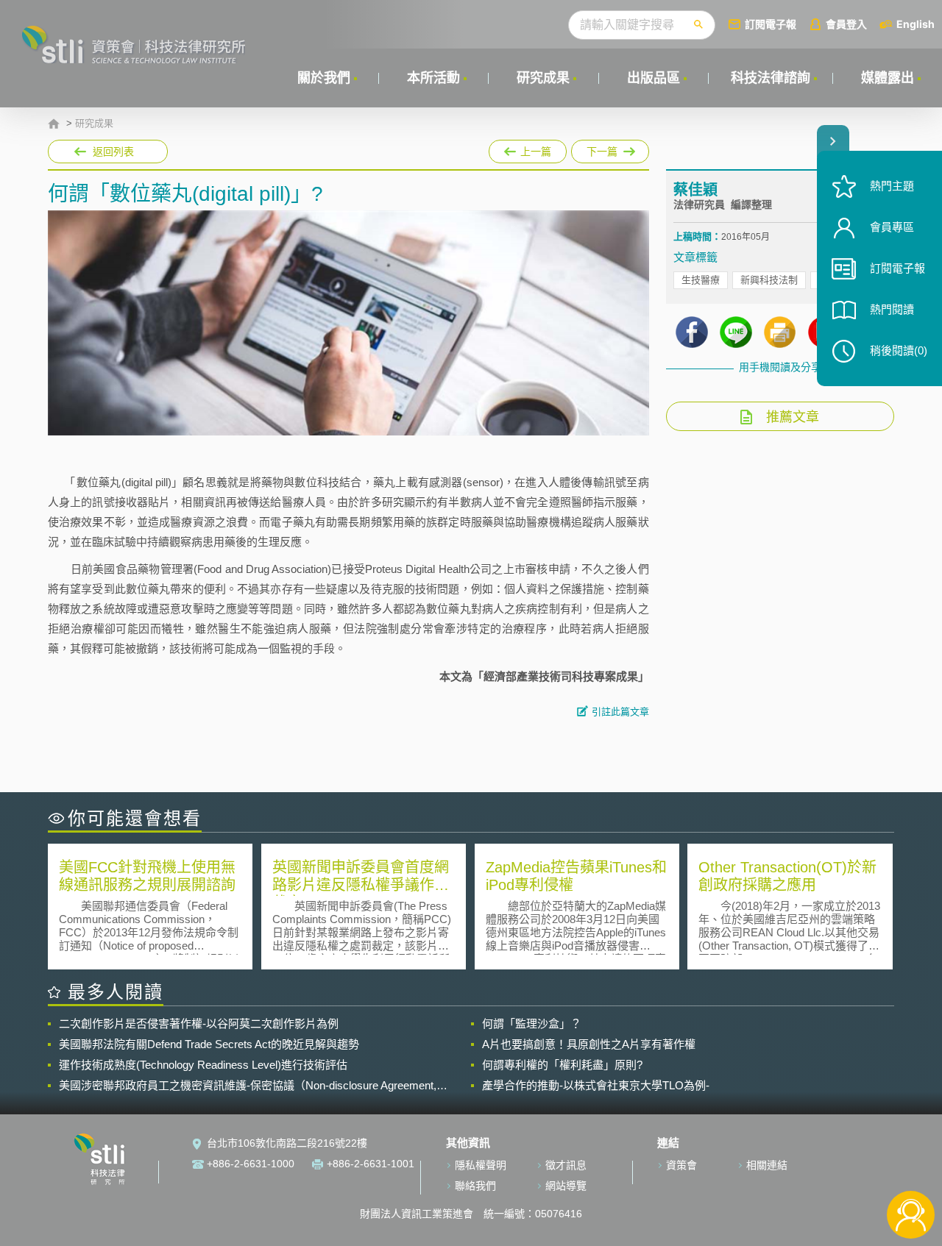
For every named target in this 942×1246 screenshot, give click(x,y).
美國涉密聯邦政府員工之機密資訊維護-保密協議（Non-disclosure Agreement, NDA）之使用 (247, 1085)
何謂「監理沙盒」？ (531, 1023)
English (915, 24)
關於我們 (323, 78)
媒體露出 (887, 78)
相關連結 (766, 1165)
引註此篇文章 (620, 711)
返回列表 (113, 151)
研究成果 (543, 78)
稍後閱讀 (898, 350)
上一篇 (528, 148)
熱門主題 (892, 185)
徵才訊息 (566, 1165)
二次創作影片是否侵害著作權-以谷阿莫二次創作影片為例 (199, 1023)
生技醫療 (700, 279)
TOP (910, 1166)
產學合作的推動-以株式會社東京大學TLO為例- (595, 1085)
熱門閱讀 (892, 309)
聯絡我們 (475, 1186)
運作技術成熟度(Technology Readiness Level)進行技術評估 (203, 1064)
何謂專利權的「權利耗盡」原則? (562, 1064)
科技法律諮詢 (770, 78)
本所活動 (433, 78)
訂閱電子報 (770, 24)
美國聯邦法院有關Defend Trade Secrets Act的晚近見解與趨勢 (209, 1044)
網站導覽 (566, 1186)
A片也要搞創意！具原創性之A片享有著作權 (588, 1044)
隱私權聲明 (480, 1165)
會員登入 (846, 24)
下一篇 (597, 148)
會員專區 (892, 227)
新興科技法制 (769, 279)
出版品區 (653, 78)
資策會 (681, 1165)
